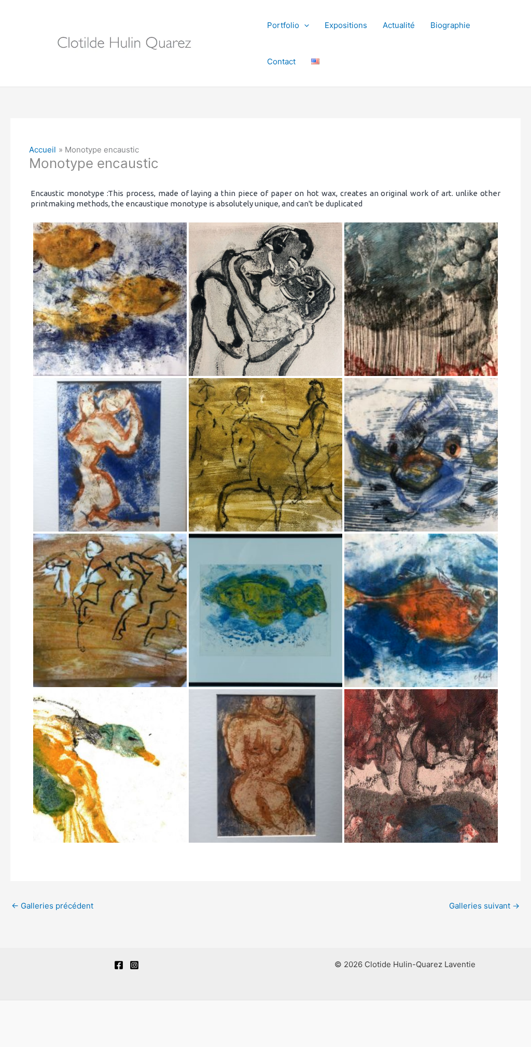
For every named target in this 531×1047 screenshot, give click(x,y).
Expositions (346, 25)
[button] (304, 25)
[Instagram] (134, 965)
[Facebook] (118, 965)
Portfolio (283, 25)
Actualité (399, 25)
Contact (281, 61)
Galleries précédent (52, 906)
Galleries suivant (484, 906)
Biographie (450, 25)
